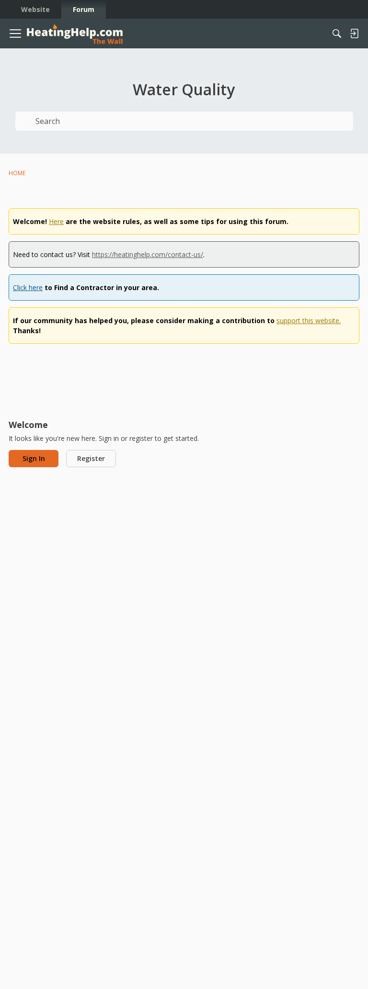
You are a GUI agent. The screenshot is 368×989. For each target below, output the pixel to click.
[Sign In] (354, 33)
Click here (28, 287)
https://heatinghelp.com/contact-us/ (147, 254)
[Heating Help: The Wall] (75, 33)
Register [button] (91, 458)
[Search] (336, 33)
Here (56, 221)
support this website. (308, 320)
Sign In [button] (34, 458)
